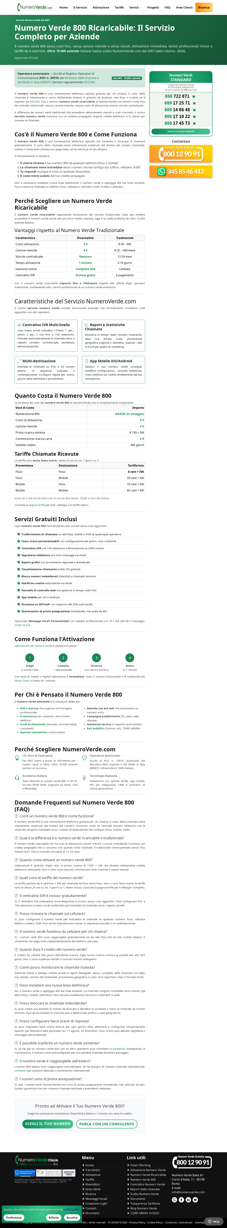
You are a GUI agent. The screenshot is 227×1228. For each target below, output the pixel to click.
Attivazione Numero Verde (148, 1170)
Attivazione (101, 7)
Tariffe (119, 7)
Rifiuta (54, 1217)
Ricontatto (92, 1213)
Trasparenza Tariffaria (145, 1203)
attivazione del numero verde (34, 646)
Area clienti (92, 1189)
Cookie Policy (155, 1222)
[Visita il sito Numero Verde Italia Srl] (37, 1161)
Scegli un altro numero (181, 131)
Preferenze (14, 1217)
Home (63, 7)
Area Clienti (184, 7)
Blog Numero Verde (143, 1208)
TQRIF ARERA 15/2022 (144, 1213)
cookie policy (71, 1209)
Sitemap (199, 1222)
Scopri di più (22, 625)
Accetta (72, 1217)
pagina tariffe (37, 505)
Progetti (153, 7)
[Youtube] (195, 1199)
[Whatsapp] (174, 1199)
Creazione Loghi (96, 1203)
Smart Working (140, 1165)
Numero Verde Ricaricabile (148, 1175)
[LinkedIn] (188, 1199)
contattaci (20, 1070)
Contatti (90, 1208)
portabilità (119, 1048)
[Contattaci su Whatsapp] (180, 171)
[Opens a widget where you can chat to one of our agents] (213, 1221)
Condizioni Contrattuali (178, 1222)
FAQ (167, 7)
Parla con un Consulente (106, 1124)
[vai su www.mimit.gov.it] (25, 1173)
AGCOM (89, 82)
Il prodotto (92, 1170)
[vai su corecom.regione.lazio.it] (68, 1173)
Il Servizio (80, 7)
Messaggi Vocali (96, 1199)
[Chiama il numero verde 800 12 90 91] (180, 154)
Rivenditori (92, 1184)
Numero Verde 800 (143, 1180)
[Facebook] (181, 1199)
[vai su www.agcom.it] (49, 1173)
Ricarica (204, 7)
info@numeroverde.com (188, 1192)
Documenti (137, 1199)
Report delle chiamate (145, 1189)
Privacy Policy (137, 1222)
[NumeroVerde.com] (36, 7)
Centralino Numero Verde (147, 1184)
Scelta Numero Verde (144, 1194)
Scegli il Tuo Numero (47, 1123)
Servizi (134, 7)
